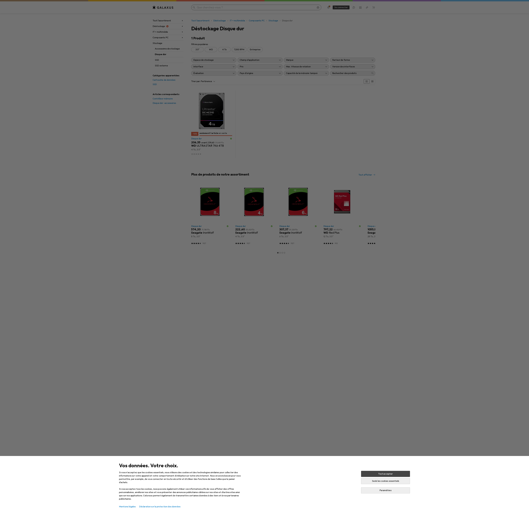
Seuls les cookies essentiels (385, 481)
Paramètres (386, 490)
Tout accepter (385, 473)
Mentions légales (127, 506)
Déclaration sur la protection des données (160, 506)
